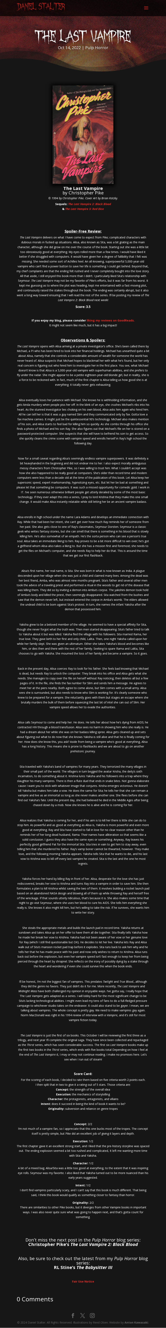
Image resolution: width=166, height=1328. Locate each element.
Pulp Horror (96, 47)
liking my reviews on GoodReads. (111, 320)
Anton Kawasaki (136, 1322)
